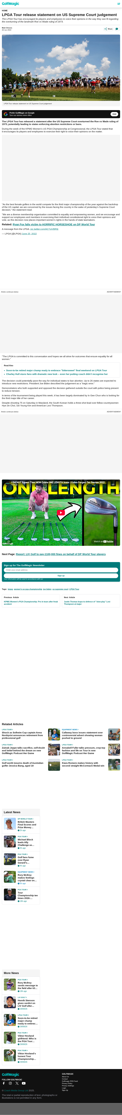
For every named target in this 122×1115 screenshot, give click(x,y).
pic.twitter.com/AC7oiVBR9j (44, 229)
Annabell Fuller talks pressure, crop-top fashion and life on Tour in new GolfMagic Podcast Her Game (83, 750)
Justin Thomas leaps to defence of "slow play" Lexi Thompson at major (87, 603)
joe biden (47, 589)
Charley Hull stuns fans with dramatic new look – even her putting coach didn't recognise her (57, 374)
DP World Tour (25, 819)
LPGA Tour (74, 589)
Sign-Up (65, 1090)
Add (114, 114)
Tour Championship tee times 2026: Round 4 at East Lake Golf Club (28, 895)
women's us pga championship (28, 589)
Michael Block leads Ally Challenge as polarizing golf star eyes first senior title (25, 842)
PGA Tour (22, 837)
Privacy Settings (68, 1085)
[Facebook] (4, 1084)
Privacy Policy (48, 579)
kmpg (10, 589)
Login (64, 1088)
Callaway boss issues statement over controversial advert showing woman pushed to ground (82, 735)
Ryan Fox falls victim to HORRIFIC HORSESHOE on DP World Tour (54, 224)
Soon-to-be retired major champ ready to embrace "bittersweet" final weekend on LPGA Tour (56, 370)
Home (5, 11)
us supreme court (60, 589)
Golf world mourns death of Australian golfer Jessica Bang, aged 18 (22, 764)
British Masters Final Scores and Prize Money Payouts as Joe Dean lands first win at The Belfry (27, 825)
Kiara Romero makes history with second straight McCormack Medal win (83, 764)
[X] (17, 1084)
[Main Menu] (118, 3)
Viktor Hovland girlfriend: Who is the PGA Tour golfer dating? (27, 1039)
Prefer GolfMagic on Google (22, 113)
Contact (65, 1079)
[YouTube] (24, 1084)
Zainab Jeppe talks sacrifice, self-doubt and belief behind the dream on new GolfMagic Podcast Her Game (23, 750)
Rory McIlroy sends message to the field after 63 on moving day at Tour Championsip (28, 985)
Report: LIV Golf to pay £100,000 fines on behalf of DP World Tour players (61, 554)
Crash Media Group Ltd (16, 1090)
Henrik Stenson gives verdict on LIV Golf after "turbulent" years (27, 1003)
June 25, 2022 (29, 233)
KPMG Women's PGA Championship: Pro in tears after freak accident (31, 603)
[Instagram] (11, 1084)
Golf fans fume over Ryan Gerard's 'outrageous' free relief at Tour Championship (27, 860)
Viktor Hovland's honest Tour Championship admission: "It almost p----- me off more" (27, 1056)
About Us (65, 1076)
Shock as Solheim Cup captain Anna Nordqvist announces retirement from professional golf (22, 735)
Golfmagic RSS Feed (70, 1081)
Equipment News (69, 730)
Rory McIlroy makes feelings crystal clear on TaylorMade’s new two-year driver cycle (27, 878)
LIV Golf (22, 997)
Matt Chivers (7, 28)
